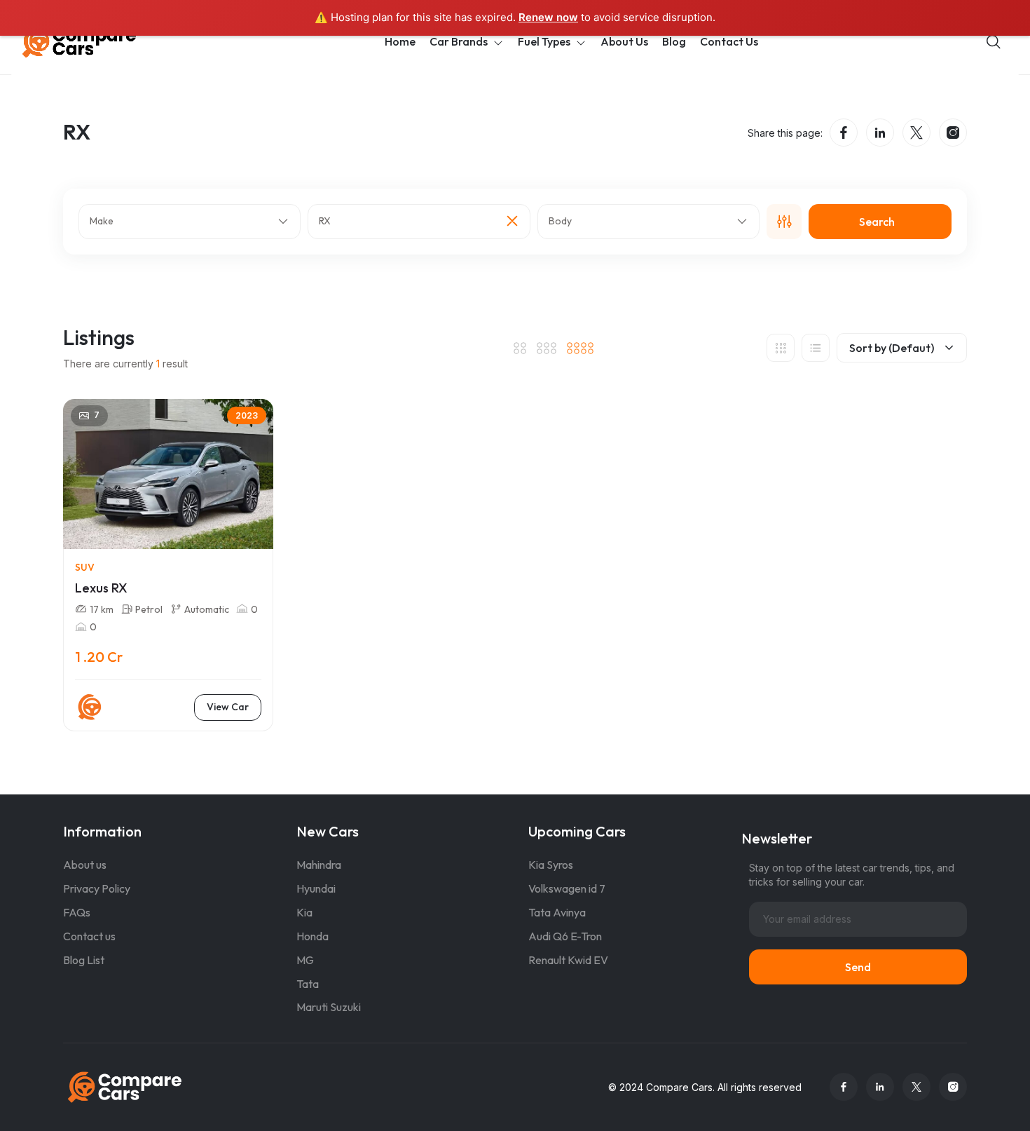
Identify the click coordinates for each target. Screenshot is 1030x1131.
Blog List (83, 960)
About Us (624, 41)
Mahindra (318, 865)
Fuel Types (544, 41)
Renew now (548, 17)
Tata (307, 984)
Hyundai (316, 888)
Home (400, 41)
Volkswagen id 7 (566, 888)
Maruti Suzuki (328, 1007)
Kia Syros (550, 865)
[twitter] (916, 132)
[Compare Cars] (96, 41)
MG (305, 960)
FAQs (76, 912)
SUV (85, 567)
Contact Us (729, 41)
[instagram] (953, 132)
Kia (304, 912)
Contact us (89, 936)
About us (85, 865)
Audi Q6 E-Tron (565, 936)
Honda (312, 936)
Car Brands (459, 41)
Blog (674, 41)
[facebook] (844, 132)
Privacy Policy (96, 888)
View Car (228, 706)
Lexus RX (101, 588)
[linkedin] (880, 132)
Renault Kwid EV (568, 960)
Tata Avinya (557, 912)
